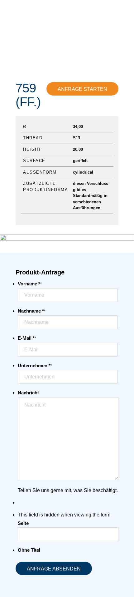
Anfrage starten (82, 89)
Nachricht (28, 392)
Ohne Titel (29, 550)
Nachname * (31, 310)
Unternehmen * (35, 365)
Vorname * (30, 283)
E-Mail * (27, 338)
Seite (23, 523)
